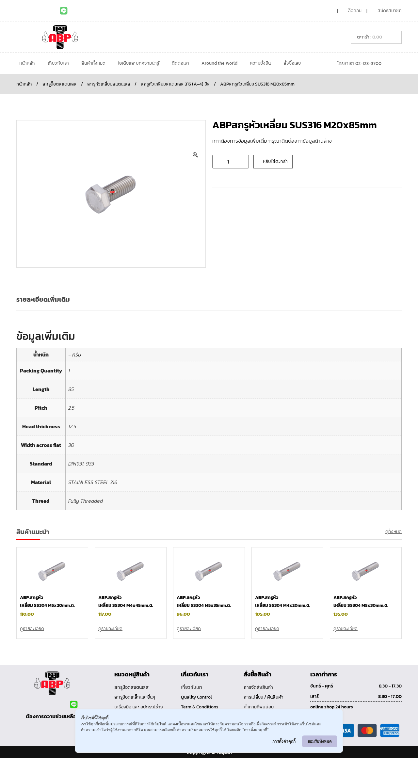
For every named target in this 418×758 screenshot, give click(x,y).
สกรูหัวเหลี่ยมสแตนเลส (108, 84)
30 (71, 445)
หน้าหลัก (27, 63)
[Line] (63, 11)
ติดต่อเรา (180, 63)
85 (71, 389)
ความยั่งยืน (260, 63)
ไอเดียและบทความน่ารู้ (138, 63)
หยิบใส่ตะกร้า (275, 161)
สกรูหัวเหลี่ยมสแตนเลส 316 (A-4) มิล (175, 84)
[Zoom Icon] (195, 155)
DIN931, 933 (81, 463)
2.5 (71, 408)
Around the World (219, 63)
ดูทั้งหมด (393, 531)
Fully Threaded (85, 501)
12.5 (72, 426)
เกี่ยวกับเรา (58, 63)
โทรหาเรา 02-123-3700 (359, 63)
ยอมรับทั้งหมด (320, 741)
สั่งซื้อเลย (292, 63)
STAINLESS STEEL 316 (92, 482)
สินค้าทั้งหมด (93, 63)
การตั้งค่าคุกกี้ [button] (284, 741)
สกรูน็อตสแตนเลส (59, 84)
